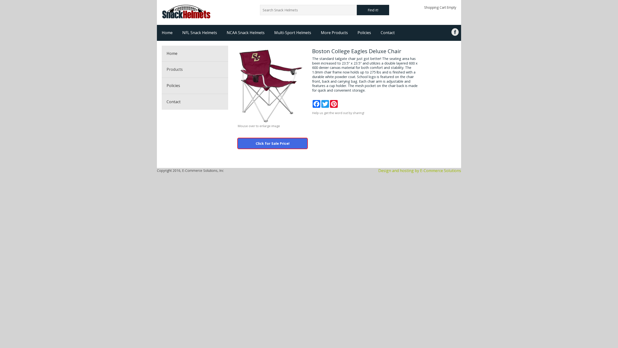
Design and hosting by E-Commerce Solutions (419, 170)
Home (167, 32)
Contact (388, 32)
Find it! (373, 10)
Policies (364, 32)
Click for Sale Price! (272, 143)
